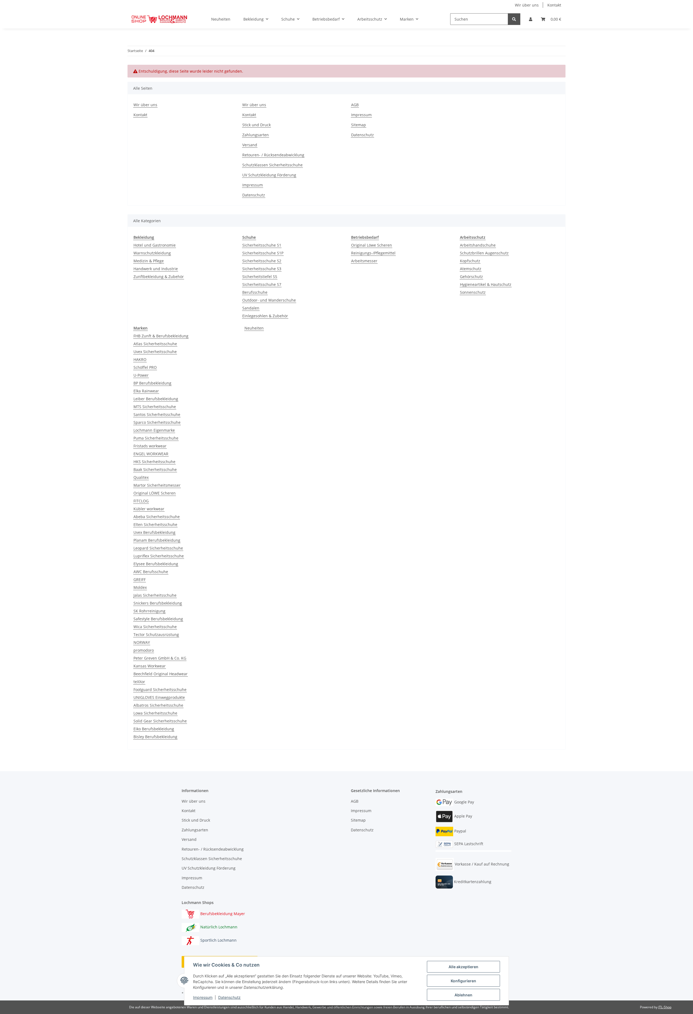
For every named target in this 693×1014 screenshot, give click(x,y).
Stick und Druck (256, 124)
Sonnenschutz (473, 292)
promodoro (143, 650)
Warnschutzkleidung (152, 253)
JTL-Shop (664, 1007)
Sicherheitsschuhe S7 (261, 284)
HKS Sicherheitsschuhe (154, 461)
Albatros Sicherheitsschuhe (158, 705)
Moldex (140, 587)
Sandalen (250, 308)
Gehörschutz (471, 276)
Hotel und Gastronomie (154, 245)
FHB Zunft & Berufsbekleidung (160, 335)
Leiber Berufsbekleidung (155, 398)
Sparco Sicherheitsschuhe (157, 422)
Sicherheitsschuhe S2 (261, 260)
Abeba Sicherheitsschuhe (156, 516)
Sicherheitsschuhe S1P (262, 253)
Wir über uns (527, 5)
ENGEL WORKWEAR (150, 453)
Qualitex (141, 477)
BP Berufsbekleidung (152, 383)
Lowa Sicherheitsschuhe (155, 713)
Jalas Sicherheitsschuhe (154, 595)
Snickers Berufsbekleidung (157, 603)
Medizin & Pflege (148, 260)
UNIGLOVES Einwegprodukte (159, 697)
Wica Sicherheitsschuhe (155, 626)
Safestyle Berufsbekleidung (158, 618)
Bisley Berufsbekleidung (155, 736)
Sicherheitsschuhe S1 (261, 245)
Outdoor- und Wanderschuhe (269, 300)
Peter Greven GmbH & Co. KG (159, 658)
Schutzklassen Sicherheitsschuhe (272, 164)
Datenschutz (229, 997)
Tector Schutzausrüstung (156, 634)
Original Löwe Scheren (371, 245)
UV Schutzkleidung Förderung (269, 174)
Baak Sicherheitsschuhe (155, 469)
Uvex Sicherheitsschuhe (155, 351)
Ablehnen (463, 995)
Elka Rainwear (146, 390)
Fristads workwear (149, 445)
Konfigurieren (463, 981)
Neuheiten (254, 328)
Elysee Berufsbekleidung (155, 563)
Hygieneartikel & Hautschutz (485, 284)
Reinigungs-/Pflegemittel (373, 253)
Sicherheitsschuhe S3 (261, 268)
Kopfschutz (470, 260)
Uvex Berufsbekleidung (154, 532)
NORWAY (141, 642)
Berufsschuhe (254, 292)
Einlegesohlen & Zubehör (265, 315)
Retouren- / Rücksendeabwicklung (273, 154)
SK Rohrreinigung (149, 610)
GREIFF (139, 579)
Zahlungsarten (255, 134)
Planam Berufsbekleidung (156, 540)
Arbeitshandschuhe (478, 245)
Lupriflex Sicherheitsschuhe (158, 555)
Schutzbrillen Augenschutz (484, 253)
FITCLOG (141, 500)
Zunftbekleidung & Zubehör (158, 276)
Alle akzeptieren (463, 966)
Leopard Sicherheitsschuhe (158, 548)
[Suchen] (514, 19)
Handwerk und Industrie (155, 268)
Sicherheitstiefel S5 (259, 276)
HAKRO (139, 359)
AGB (355, 104)
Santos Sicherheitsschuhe (156, 414)
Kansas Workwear (149, 666)
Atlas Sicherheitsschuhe (155, 343)
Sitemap (358, 124)
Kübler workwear (148, 508)
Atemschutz (470, 268)
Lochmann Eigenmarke (154, 430)
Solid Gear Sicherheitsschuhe (160, 721)
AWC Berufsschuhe (150, 571)
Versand (249, 144)
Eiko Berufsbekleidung (153, 728)
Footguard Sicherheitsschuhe (160, 689)
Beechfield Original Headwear (160, 673)
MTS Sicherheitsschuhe (154, 406)
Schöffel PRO (145, 367)
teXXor (139, 681)
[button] (531, 19)
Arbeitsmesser (364, 260)
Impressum (203, 997)
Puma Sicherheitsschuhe (155, 438)
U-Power (141, 375)
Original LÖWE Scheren (154, 493)
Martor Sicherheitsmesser (157, 485)
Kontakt (554, 5)
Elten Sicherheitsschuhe (155, 524)
